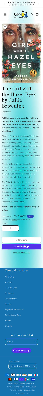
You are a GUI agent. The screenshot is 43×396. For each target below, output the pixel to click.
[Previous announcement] (4, 3)
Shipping (14, 219)
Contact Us (9, 293)
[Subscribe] (35, 342)
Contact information (23, 394)
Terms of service (16, 390)
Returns (8, 320)
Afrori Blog (9, 277)
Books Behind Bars (13, 315)
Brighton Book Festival (14, 310)
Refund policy (19, 386)
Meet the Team (11, 288)
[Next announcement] (38, 3)
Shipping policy (29, 390)
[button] (4, 14)
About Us (8, 282)
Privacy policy (31, 386)
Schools (8, 304)
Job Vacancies (11, 299)
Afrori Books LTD (20, 383)
